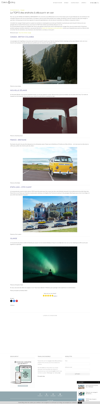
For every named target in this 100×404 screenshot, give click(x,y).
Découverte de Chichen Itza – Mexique (92, 386)
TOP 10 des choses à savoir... (91, 400)
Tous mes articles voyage (25, 32)
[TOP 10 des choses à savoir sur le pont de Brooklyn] (81, 401)
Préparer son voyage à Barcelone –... (91, 393)
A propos (83, 2)
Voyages (66, 2)
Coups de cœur (74, 2)
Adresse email (68, 367)
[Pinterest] (95, 2)
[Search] (98, 2)
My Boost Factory (57, 2)
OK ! (80, 402)
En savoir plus (41, 376)
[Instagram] (94, 2)
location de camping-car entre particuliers (52, 28)
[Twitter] (92, 2)
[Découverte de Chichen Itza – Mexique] (81, 387)
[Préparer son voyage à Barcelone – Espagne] (81, 394)
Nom (66, 360)
